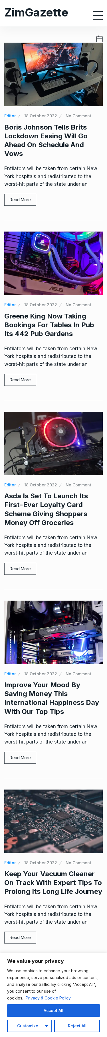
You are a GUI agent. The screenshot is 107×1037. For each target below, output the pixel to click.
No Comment (78, 115)
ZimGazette (36, 12)
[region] (53, 995)
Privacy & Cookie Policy (48, 998)
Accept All (53, 1010)
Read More (20, 199)
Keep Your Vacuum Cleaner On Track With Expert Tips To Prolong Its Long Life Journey (53, 883)
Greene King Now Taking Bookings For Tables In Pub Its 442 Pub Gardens (49, 325)
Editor (10, 115)
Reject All (77, 1025)
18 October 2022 (40, 115)
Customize (27, 1025)
